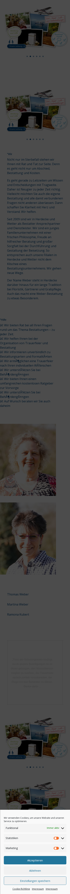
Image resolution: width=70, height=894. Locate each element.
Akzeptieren (35, 860)
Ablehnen (35, 870)
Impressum (38, 888)
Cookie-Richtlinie (21, 888)
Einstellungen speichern (35, 881)
